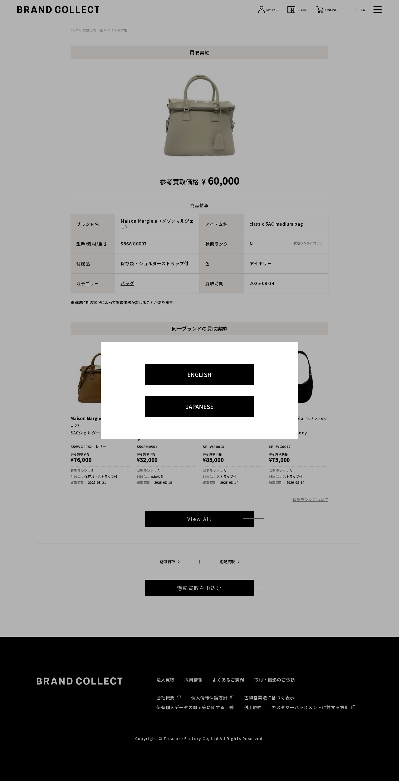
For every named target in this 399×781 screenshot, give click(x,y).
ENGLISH (199, 374)
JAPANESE (199, 406)
